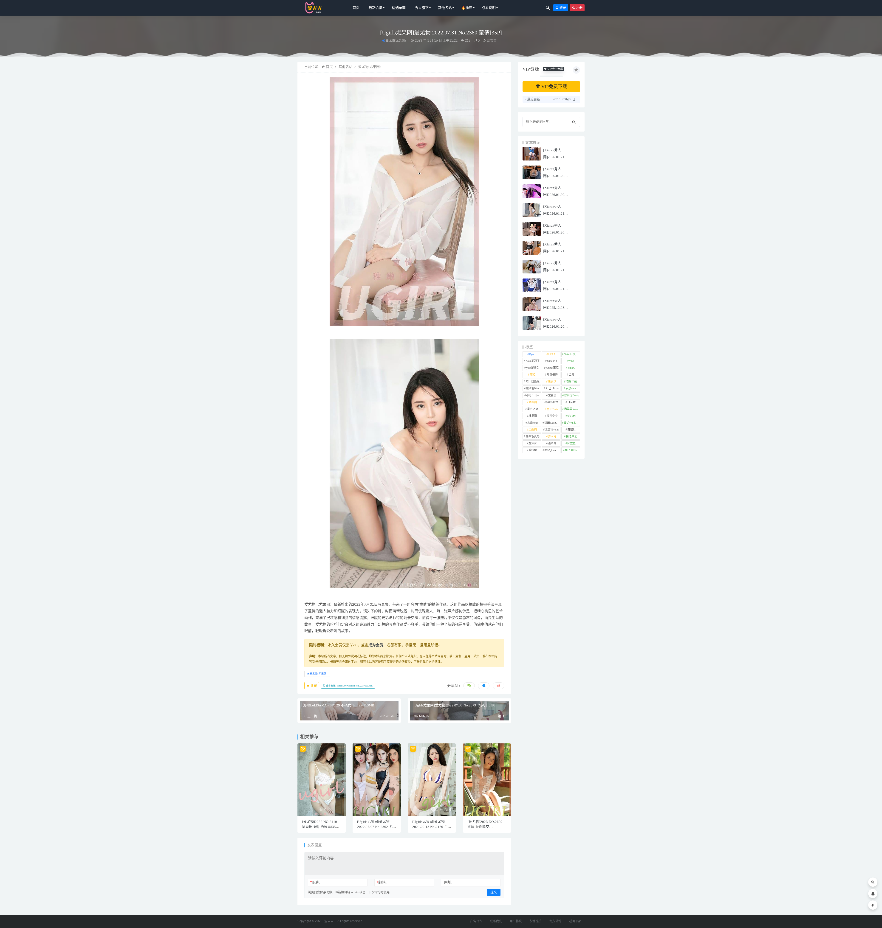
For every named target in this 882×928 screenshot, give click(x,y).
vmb (571, 361)
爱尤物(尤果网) (396, 40)
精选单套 (399, 8)
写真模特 (552, 374)
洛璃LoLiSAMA (552, 423)
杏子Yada (552, 409)
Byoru (532, 354)
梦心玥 (571, 416)
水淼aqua (532, 423)
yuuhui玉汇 (552, 367)
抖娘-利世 (552, 402)
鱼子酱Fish (571, 450)
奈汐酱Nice (532, 388)
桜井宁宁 (552, 416)
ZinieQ (571, 367)
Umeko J (552, 361)
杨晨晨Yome (571, 409)
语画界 (552, 443)
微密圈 (533, 402)
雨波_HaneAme (552, 450)
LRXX (552, 354)
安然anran (571, 388)
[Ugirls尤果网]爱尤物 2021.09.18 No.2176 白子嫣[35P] (431, 827)
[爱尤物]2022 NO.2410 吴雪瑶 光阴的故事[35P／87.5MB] (320, 827)
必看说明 (489, 8)
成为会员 (375, 645)
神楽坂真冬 (533, 436)
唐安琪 (552, 381)
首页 (356, 8)
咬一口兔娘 (533, 381)
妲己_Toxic (552, 388)
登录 (562, 7)
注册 (578, 7)
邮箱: (381, 882)
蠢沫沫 (533, 443)
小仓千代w (532, 395)
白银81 (571, 429)
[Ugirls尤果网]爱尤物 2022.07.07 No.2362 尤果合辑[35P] (376, 827)
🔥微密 (466, 8)
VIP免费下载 (553, 86)
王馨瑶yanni (552, 429)
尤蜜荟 (552, 395)
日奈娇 (571, 402)
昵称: (315, 882)
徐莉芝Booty (571, 395)
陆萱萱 (571, 443)
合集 (571, 374)
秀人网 (552, 436)
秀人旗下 (422, 8)
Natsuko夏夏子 (572, 354)
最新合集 (375, 8)
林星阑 (533, 416)
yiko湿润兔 (532, 367)
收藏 (313, 685)
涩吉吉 (491, 40)
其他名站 (445, 8)
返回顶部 (575, 921)
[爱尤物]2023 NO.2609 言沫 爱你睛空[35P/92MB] (484, 827)
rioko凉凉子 (533, 361)
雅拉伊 (533, 450)
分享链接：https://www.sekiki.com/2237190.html (349, 685)
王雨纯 (533, 429)
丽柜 (532, 374)
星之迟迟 (532, 409)
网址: (448, 882)
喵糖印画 (571, 381)
